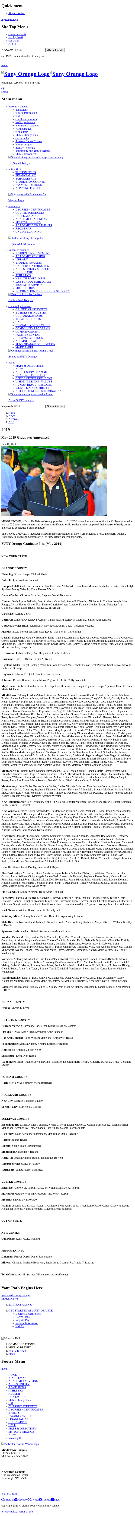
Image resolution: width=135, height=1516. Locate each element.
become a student (18, 106)
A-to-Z (12, 43)
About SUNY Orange (21, 400)
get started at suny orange (15, 1295)
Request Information (26, 1323)
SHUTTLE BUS (25, 287)
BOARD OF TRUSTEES (30, 375)
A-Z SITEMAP (17, 1377)
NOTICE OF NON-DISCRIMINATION (38, 391)
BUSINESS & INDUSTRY (31, 312)
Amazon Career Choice (28, 141)
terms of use (26, 1511)
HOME (12, 1374)
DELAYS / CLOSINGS (29, 337)
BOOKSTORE (24, 272)
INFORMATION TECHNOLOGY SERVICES (42, 291)
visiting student (23, 128)
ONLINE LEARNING (28, 231)
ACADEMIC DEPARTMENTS (33, 225)
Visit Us (19, 1326)
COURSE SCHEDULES (29, 212)
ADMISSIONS (17, 1387)
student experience (18, 249)
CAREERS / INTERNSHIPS (32, 265)
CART (19, 322)
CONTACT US (17, 1396)
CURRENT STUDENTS (22, 1406)
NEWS (19, 368)
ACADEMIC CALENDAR (31, 219)
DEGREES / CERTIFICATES (32, 209)
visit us (19, 115)
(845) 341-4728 (17, 1350)
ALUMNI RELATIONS (29, 341)
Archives (13, 418)
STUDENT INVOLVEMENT (32, 253)
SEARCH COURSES (28, 222)
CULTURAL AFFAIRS (29, 315)
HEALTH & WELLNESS (30, 278)
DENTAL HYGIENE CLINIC (32, 325)
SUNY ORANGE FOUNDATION (35, 344)
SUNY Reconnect (25, 153)
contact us (14, 40)
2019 (11, 422)
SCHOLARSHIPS (26, 178)
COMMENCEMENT (27, 331)
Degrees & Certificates (21, 243)
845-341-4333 (9, 1493)
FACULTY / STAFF (20, 1415)
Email (11, 1353)
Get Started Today (19, 163)
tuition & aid (15, 169)
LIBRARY (21, 259)
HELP (12, 1425)
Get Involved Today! (20, 300)
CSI (10, 1403)
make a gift (14, 1438)
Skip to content (16, 13)
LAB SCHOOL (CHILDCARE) (33, 281)
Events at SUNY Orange (22, 356)
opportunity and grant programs (32, 150)
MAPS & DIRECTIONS (29, 365)
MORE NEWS (9, 1298)
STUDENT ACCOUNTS (30, 181)
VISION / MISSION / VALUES (33, 381)
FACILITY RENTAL (27, 334)
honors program (24, 144)
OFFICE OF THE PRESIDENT (33, 378)
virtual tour (21, 131)
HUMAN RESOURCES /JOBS (33, 384)
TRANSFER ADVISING (30, 284)
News (11, 415)
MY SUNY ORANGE (21, 1431)
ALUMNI (14, 1393)
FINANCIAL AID (25, 175)
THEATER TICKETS (28, 318)
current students (17, 34)
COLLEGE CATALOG (29, 215)
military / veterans (25, 147)
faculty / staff (15, 37)
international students (27, 125)
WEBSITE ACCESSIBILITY (32, 387)
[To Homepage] (67, 74)
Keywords (7, 49)
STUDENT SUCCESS (28, 262)
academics (14, 206)
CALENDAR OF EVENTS (31, 309)
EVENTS (14, 1412)
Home (11, 412)
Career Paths (22, 1316)
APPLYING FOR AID (28, 188)
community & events (19, 306)
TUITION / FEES (25, 172)
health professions (25, 122)
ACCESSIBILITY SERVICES (32, 268)
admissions (21, 109)
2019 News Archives (20, 1304)
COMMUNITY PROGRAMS (32, 328)
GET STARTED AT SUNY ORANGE (30, 1310)
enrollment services (26, 119)
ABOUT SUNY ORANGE (31, 372)
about (11, 362)
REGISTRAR (23, 228)
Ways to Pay (16, 200)
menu (4, 65)
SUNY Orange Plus (26, 134)
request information (26, 112)
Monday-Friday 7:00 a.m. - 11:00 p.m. (13, 1462)
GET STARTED (17, 1422)
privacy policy (9, 1511)
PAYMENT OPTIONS (28, 184)
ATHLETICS (23, 275)
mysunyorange (9, 19)
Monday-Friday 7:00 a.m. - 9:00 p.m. (13, 1484)
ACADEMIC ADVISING (30, 256)
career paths (22, 138)
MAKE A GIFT (24, 347)
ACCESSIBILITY (19, 1384)
